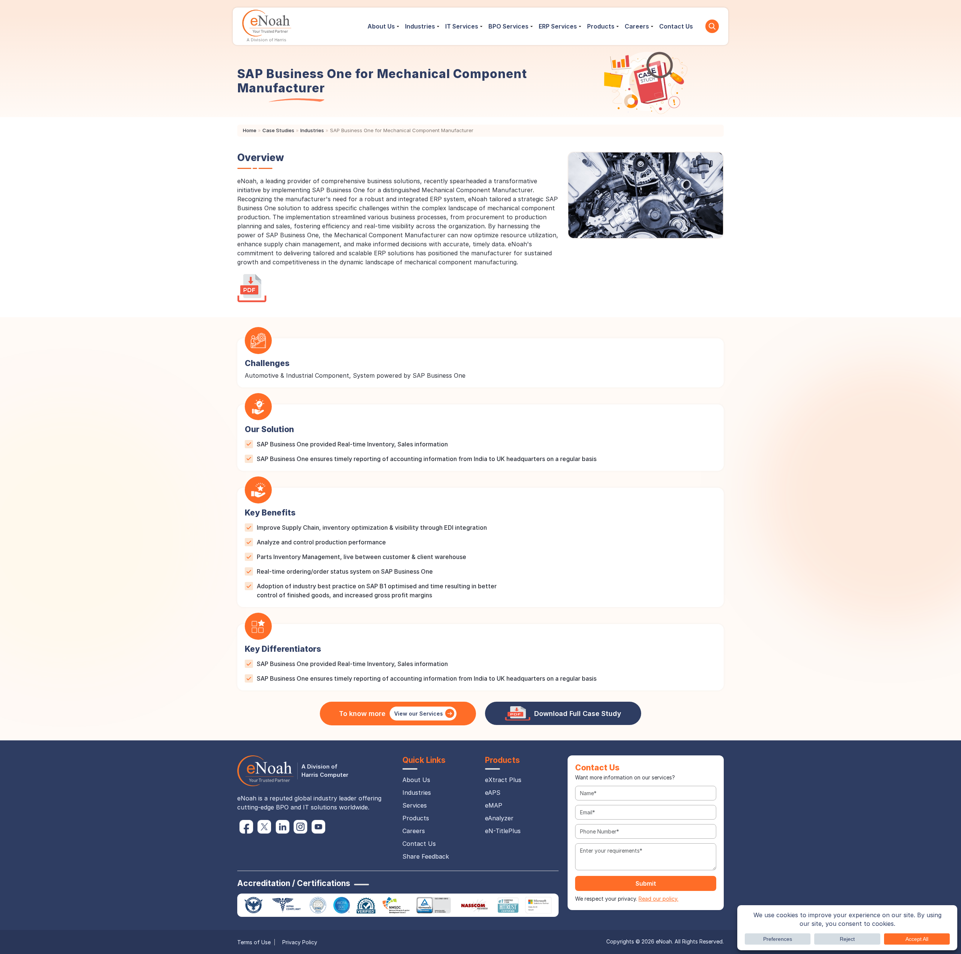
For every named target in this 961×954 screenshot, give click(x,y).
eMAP (493, 805)
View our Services (418, 713)
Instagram (300, 827)
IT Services (461, 26)
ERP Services (558, 26)
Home (249, 130)
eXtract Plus (503, 780)
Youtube (318, 827)
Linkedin (282, 827)
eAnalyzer (499, 818)
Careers (637, 26)
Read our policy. (658, 898)
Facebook (246, 827)
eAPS (492, 792)
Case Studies (278, 130)
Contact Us (676, 26)
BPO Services (508, 26)
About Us (381, 26)
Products (601, 26)
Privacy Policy (299, 942)
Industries (420, 26)
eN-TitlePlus (503, 831)
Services (414, 805)
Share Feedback (425, 856)
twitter (264, 827)
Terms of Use (254, 942)
